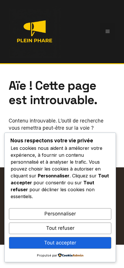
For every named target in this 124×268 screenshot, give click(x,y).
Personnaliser (60, 214)
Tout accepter (60, 243)
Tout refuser (60, 228)
